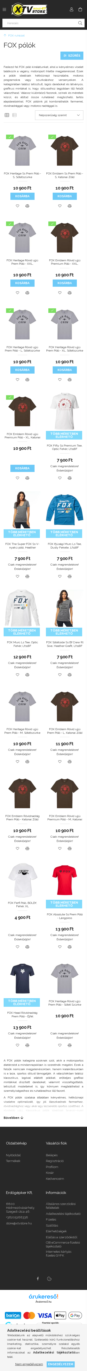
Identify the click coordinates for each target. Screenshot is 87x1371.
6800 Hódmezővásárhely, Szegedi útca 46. (20, 1207)
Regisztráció (55, 1161)
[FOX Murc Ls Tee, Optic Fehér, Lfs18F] (4, 627)
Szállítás (52, 1225)
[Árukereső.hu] (43, 1296)
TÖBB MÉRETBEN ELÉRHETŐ (64, 435)
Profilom (52, 1167)
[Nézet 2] (14, 115)
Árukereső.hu (43, 1301)
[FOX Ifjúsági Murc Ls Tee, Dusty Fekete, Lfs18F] (46, 528)
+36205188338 (17, 1217)
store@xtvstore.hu (19, 1223)
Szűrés (74, 55)
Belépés (52, 1155)
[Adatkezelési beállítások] (49, 1279)
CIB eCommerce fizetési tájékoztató (63, 1244)
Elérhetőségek (56, 1231)
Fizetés (51, 1219)
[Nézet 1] (7, 115)
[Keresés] (80, 23)
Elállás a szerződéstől (61, 1237)
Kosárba (22, 196)
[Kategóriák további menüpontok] (4, 9)
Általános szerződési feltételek (61, 1206)
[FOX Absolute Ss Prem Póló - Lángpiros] (46, 899)
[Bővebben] (43, 1117)
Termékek (13, 1161)
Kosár (50, 1172)
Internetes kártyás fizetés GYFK (58, 1253)
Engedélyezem (60, 1364)
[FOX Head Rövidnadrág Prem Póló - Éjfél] (4, 997)
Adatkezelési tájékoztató (63, 1214)
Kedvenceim (55, 1178)
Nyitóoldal (13, 1155)
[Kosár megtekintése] (80, 9)
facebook (38, 1279)
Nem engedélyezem (29, 1364)
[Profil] (71, 9)
